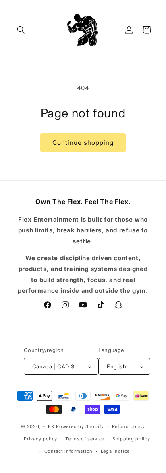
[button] (21, 30)
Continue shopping (83, 142)
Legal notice (115, 451)
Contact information (68, 451)
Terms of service (84, 439)
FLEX (48, 426)
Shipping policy (131, 439)
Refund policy (128, 426)
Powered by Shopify (80, 426)
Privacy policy (40, 439)
